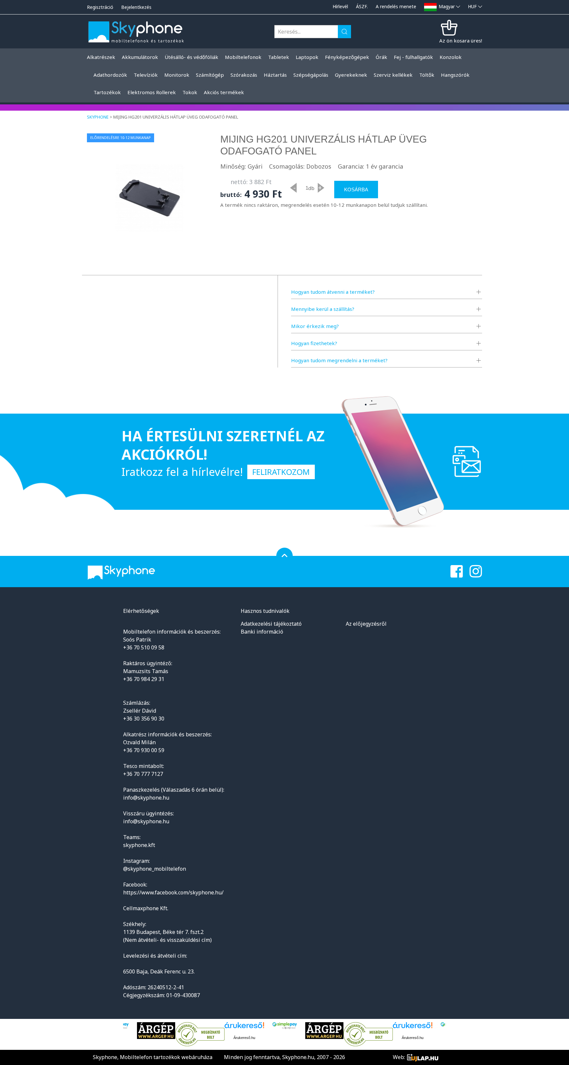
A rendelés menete (396, 6)
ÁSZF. (362, 6)
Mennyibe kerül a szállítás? (322, 309)
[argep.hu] (156, 1030)
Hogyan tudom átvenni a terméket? (333, 291)
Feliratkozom (281, 471)
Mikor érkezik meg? (315, 326)
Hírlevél (340, 6)
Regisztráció (100, 7)
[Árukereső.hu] (200, 1034)
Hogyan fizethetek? (314, 343)
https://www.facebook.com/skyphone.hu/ (173, 892)
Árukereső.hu (244, 1038)
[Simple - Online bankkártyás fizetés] (284, 1025)
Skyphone (98, 117)
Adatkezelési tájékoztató (271, 623)
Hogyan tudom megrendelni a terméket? (339, 360)
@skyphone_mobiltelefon (154, 868)
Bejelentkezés (136, 7)
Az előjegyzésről (366, 623)
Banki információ (262, 631)
